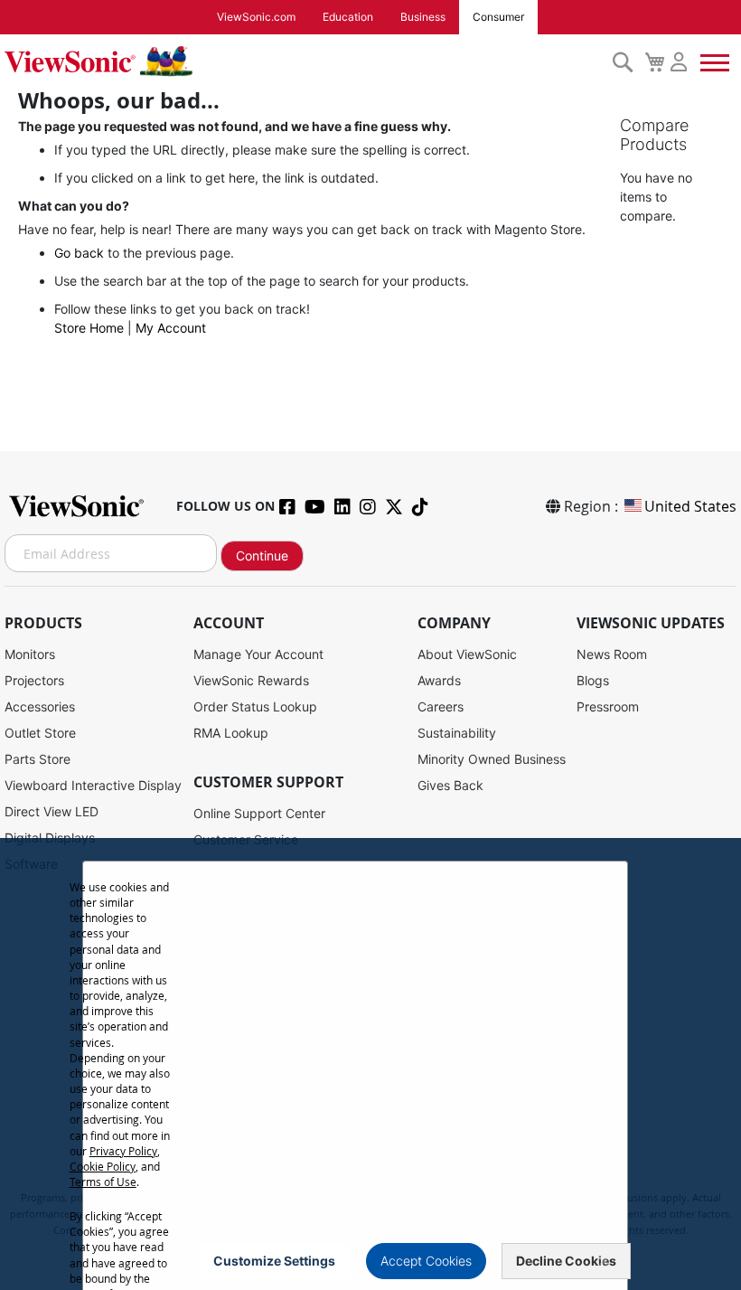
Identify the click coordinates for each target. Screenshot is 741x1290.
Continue (262, 555)
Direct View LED (51, 811)
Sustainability (456, 732)
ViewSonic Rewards (251, 680)
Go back (79, 252)
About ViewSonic (467, 654)
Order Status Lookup (255, 706)
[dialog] (370, 1064)
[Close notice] (603, 1261)
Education (348, 17)
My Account (171, 327)
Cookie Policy (103, 1166)
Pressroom (608, 706)
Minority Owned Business (491, 759)
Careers (440, 706)
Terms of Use (103, 1181)
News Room (612, 654)
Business (423, 17)
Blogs (593, 680)
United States (690, 506)
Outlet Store (40, 732)
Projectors (34, 680)
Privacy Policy (123, 1151)
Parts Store (37, 759)
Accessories (40, 706)
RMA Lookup (230, 732)
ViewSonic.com (256, 17)
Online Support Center (259, 813)
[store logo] (304, 61)
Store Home (89, 327)
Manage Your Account (258, 654)
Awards (439, 680)
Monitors (30, 654)
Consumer (498, 17)
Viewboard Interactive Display (93, 785)
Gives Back (450, 785)
